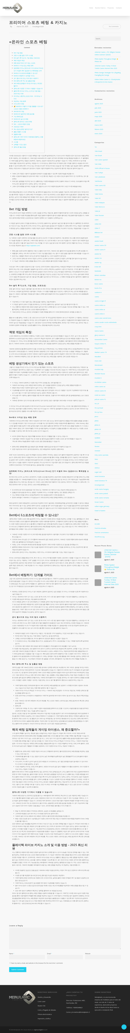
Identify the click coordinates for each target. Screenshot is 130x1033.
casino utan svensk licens (103, 318)
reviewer (97, 451)
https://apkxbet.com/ (33, 246)
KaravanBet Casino (101, 339)
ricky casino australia (101, 455)
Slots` (96, 463)
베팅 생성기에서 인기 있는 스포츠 (24, 63)
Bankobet (98, 271)
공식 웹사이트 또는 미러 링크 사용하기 (26, 78)
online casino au (100, 386)
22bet (96, 220)
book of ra (98, 288)
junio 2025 (98, 112)
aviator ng (98, 262)
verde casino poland (101, 493)
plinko (97, 421)
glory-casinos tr (100, 335)
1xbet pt (97, 211)
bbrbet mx (98, 280)
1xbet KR (98, 198)
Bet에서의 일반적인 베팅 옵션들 (24, 114)
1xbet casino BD (100, 185)
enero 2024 (98, 134)
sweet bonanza (100, 476)
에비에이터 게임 (19, 111)
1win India (98, 164)
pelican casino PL (100, 399)
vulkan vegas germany (102, 506)
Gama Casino (99, 331)
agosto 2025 (99, 104)
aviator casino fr (100, 250)
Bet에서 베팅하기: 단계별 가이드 (24, 76)
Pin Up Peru (98, 412)
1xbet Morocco (100, 207)
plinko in (97, 425)
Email (49, 954)
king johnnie (99, 348)
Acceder (97, 524)
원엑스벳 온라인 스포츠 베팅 (23, 122)
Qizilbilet (97, 438)
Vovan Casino (99, 502)
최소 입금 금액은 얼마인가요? (23, 129)
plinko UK (98, 429)
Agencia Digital (38, 1030)
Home (91, 8)
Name (11, 954)
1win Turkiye (99, 173)
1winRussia (98, 181)
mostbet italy (99, 369)
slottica (97, 468)
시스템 (16, 142)
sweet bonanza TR (101, 481)
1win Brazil (98, 155)
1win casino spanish (101, 160)
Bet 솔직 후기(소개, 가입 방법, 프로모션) (27, 58)
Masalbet (98, 357)
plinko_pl (97, 434)
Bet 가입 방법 (18, 53)
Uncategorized (38, 26)
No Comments (113, 26)
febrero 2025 (99, 129)
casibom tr (98, 292)
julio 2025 (98, 108)
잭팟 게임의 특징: (19, 60)
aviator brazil (99, 241)
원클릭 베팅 (17, 134)
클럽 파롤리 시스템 (20, 132)
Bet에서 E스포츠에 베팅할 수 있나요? (26, 73)
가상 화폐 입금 (18, 116)
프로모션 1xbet (18, 127)
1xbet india (98, 190)
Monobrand (98, 365)
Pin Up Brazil (99, 408)
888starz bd (98, 232)
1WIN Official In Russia (102, 168)
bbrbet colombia (100, 275)
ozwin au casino (100, 395)
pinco (96, 416)
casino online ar (100, 309)
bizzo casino (99, 284)
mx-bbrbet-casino (100, 382)
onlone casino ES (100, 391)
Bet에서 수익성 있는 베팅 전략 (23, 66)
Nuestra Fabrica (100, 8)
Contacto (119, 8)
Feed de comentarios (102, 532)
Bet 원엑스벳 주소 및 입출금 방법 (24, 81)
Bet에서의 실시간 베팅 (21, 119)
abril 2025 (98, 121)
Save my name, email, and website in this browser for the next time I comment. (37, 963)
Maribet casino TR (101, 352)
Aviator (97, 237)
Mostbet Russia (100, 374)
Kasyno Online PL (100, 344)
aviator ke (98, 254)
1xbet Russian (99, 215)
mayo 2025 (98, 116)
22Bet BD (98, 224)
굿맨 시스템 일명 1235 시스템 (23, 55)
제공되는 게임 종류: (20, 101)
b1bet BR (98, 267)
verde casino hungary (102, 489)
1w (96, 147)
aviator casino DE (100, 245)
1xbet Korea (99, 194)
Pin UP (97, 404)
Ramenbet (98, 442)
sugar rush (98, 472)
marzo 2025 (99, 125)
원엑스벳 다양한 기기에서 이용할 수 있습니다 (28, 88)
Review (97, 446)
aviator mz (98, 258)
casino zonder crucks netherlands (106, 322)
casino (97, 297)
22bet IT (97, 228)
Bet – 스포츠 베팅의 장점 (22, 124)
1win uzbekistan (100, 177)
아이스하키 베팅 (19, 104)
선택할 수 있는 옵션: (20, 144)
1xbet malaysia (100, 203)
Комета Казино (100, 511)
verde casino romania (102, 498)
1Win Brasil (98, 151)
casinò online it (100, 314)
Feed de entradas (100, 528)
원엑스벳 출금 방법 (20, 147)
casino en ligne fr (100, 301)
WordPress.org (99, 537)
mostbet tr (98, 378)
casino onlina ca (100, 305)
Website (87, 954)
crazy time (98, 327)
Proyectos (111, 8)
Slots (96, 459)
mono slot (98, 361)
